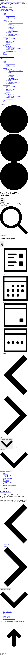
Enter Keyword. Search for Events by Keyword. (12, 204)
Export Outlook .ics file (9, 619)
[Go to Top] (14, 651)
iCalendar (5, 613)
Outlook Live (6, 616)
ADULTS (5, 474)
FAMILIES (6, 476)
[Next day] (15, 435)
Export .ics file (6, 617)
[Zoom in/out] (5, 653)
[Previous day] (15, 394)
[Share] (2, 653)
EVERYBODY (7, 475)
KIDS (4, 479)
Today (1, 437)
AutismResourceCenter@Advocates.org (10, 2)
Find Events (3, 235)
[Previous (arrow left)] (0, 654)
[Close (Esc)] (0, 653)
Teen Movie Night (5, 492)
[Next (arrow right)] (2, 654)
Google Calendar (7, 612)
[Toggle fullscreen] (3, 653)
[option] (15, 474)
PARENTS (6, 481)
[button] (14, 468)
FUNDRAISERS (7, 478)
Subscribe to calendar (5, 589)
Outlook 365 (6, 614)
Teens (4, 483)
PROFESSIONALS (8, 482)
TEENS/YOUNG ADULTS (10, 485)
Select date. (16, 447)
